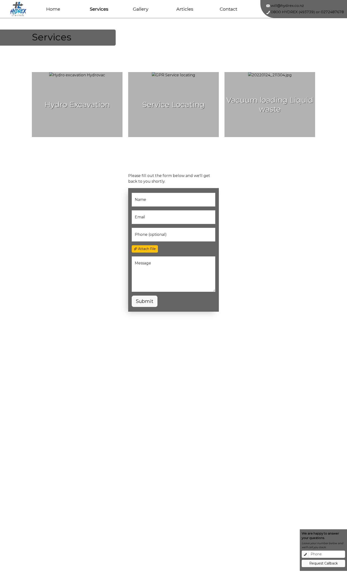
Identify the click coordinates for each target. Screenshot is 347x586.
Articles (184, 9)
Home (53, 9)
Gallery (140, 9)
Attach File (146, 249)
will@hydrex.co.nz (287, 5)
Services (99, 9)
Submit (144, 301)
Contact (228, 9)
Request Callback (323, 563)
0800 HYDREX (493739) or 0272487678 (307, 12)
